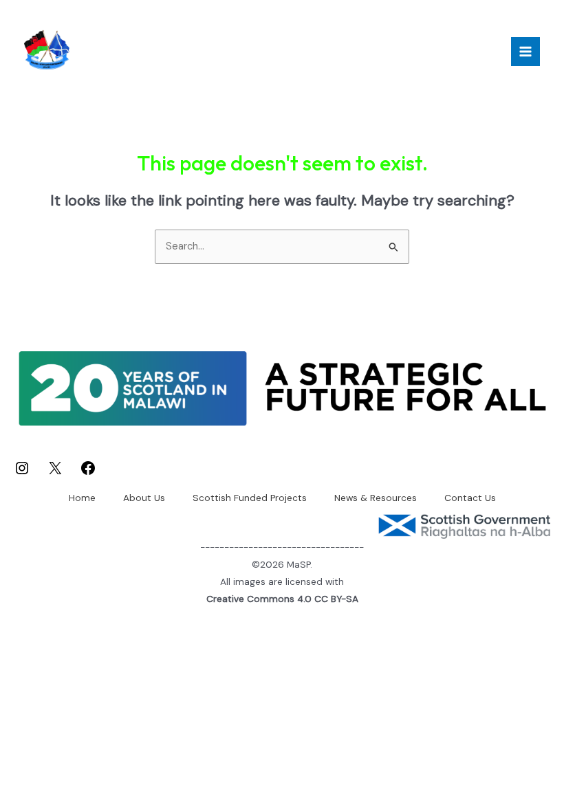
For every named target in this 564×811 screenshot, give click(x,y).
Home (82, 497)
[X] (55, 473)
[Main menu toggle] (525, 51)
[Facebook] (88, 473)
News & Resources (375, 497)
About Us (144, 497)
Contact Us (470, 497)
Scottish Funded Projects (250, 497)
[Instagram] (22, 473)
